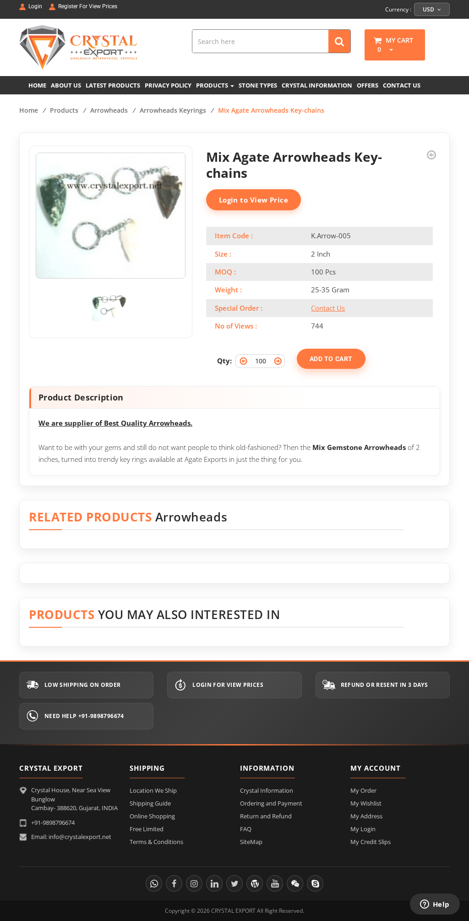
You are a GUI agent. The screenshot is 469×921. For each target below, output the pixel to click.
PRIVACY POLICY (168, 85)
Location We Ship (153, 790)
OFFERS (367, 85)
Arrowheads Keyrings (173, 110)
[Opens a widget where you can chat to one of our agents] (434, 905)
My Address (366, 816)
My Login (363, 829)
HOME (37, 85)
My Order (363, 790)
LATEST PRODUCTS (113, 85)
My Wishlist (366, 803)
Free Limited (147, 829)
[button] (388, 49)
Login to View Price (254, 199)
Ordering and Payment (271, 803)
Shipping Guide (150, 803)
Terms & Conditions (156, 842)
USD (429, 9)
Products (64, 110)
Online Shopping (152, 816)
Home (28, 110)
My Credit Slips (370, 842)
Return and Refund (266, 816)
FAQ (245, 829)
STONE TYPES (258, 85)
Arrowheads (109, 110)
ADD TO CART (331, 358)
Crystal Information (266, 790)
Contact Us (328, 307)
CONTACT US (401, 85)
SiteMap (251, 842)
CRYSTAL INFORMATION (317, 85)
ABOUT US (66, 85)
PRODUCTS (212, 85)
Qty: (224, 360)
